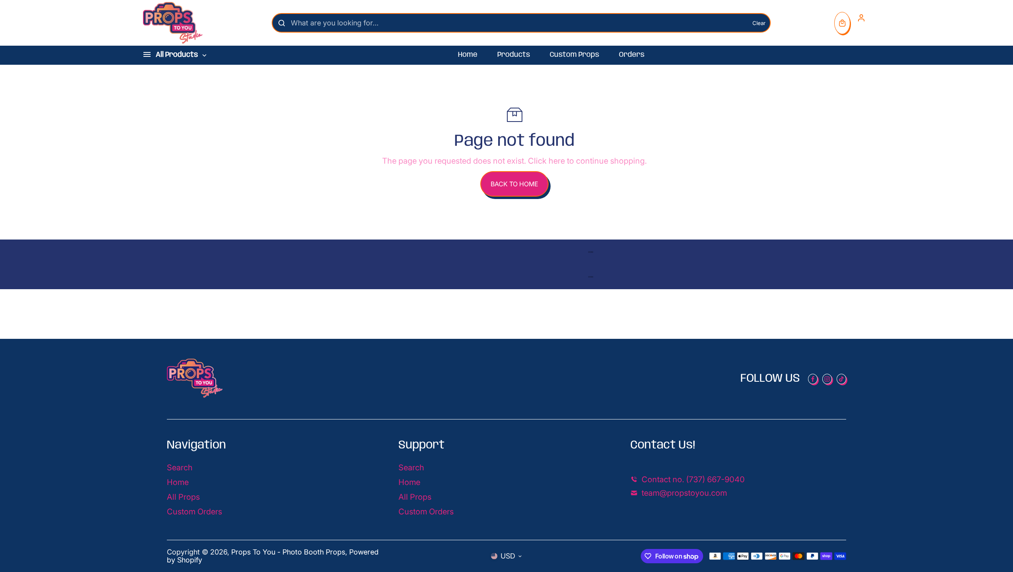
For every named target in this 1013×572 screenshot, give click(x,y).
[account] (861, 18)
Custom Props (574, 54)
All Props (183, 497)
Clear (759, 23)
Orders (631, 54)
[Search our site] (281, 23)
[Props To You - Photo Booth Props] (173, 23)
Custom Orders (194, 511)
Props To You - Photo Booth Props (288, 552)
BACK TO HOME (514, 184)
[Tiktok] (841, 379)
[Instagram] (827, 379)
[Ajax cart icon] (842, 23)
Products (513, 54)
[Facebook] (813, 379)
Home (468, 54)
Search (180, 467)
